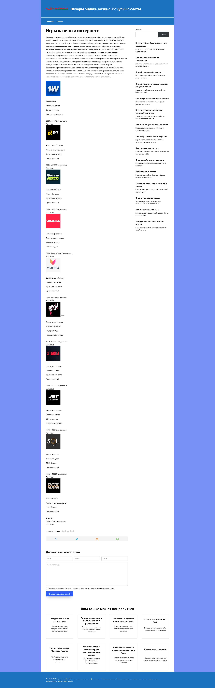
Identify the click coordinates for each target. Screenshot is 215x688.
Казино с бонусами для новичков (151, 124)
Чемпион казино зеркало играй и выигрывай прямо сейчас (92, 650)
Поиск (138, 29)
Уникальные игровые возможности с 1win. (123, 620)
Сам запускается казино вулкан (151, 136)
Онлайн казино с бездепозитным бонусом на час (151, 85)
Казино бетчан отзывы (146, 209)
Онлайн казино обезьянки (148, 72)
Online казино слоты (145, 171)
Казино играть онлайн (155, 649)
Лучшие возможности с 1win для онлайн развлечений (91, 621)
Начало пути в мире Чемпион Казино (59, 649)
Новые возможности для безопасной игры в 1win (123, 650)
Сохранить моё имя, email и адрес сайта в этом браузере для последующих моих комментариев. (81, 588)
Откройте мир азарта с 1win (155, 620)
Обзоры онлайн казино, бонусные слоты (106, 9)
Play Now (50, 124)
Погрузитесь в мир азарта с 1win (60, 620)
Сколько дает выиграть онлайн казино (151, 184)
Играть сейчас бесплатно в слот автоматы (151, 44)
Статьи (60, 21)
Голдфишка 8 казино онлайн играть (149, 222)
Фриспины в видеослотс (147, 148)
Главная (49, 21)
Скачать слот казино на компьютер (147, 59)
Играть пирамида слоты (147, 198)
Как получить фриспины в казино (152, 98)
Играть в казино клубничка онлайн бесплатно (148, 111)
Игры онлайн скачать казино (149, 160)
